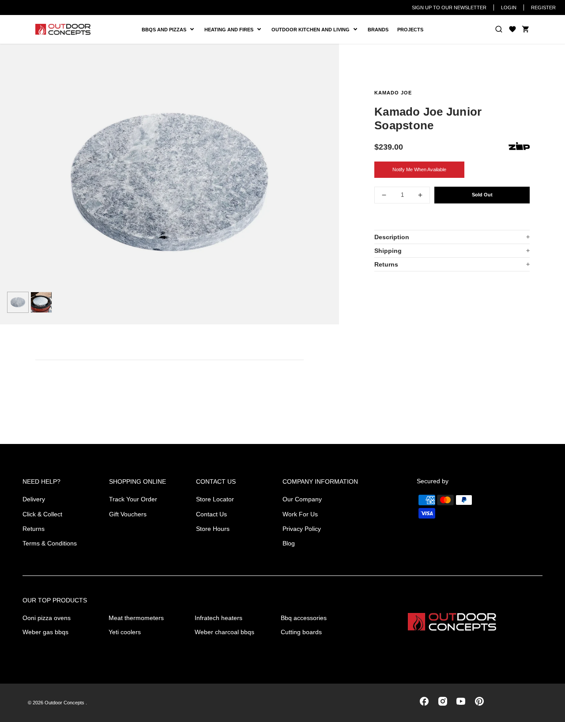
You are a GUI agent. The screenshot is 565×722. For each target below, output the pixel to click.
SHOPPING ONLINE (137, 481)
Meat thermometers (136, 617)
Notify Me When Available (419, 169)
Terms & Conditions (50, 543)
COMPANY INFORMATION (320, 481)
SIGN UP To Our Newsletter (449, 7)
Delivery (34, 499)
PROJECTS (410, 29)
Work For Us (300, 514)
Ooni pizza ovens (47, 617)
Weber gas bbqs (45, 632)
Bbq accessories (304, 617)
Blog (288, 543)
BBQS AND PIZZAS (165, 30)
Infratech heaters (218, 617)
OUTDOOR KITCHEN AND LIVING (313, 30)
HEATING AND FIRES (235, 30)
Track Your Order (133, 499)
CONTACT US (216, 481)
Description (391, 237)
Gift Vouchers (128, 514)
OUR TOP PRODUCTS (55, 600)
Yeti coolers (125, 632)
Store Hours (213, 528)
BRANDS (378, 29)
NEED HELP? (41, 481)
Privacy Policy (301, 528)
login (508, 7)
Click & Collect (42, 514)
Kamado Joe (393, 92)
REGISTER (543, 7)
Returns (386, 264)
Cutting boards (301, 632)
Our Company (302, 499)
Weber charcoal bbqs (224, 632)
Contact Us (211, 514)
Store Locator (215, 499)
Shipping (388, 250)
